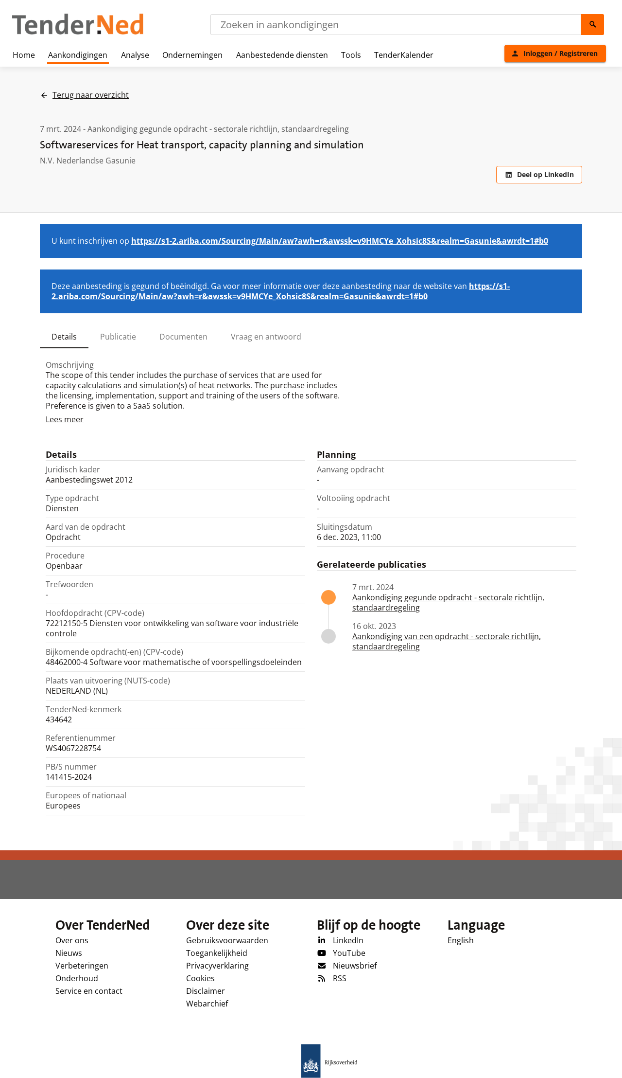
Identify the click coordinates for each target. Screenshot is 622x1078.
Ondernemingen (192, 55)
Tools (351, 55)
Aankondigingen (77, 55)
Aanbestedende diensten (282, 55)
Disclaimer (205, 991)
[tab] (64, 336)
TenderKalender (403, 55)
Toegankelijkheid (216, 953)
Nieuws (68, 953)
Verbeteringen (81, 965)
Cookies (200, 978)
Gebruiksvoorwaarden (227, 940)
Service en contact (88, 991)
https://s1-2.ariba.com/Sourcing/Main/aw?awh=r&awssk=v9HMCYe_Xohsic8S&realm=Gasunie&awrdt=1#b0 (339, 240)
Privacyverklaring (217, 965)
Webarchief (207, 1003)
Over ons (71, 940)
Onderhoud (76, 978)
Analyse (135, 55)
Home (24, 55)
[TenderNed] (77, 33)
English (461, 940)
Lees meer (65, 419)
